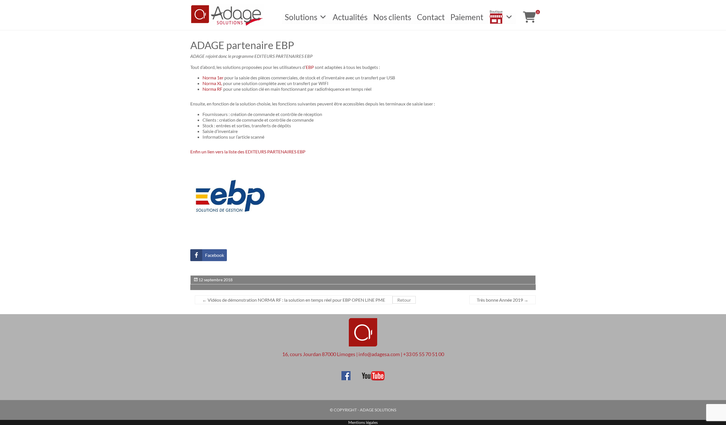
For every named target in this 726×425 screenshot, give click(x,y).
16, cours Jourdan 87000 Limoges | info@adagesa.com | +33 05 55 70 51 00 (363, 354)
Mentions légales (363, 422)
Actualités (350, 17)
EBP (310, 67)
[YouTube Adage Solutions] (368, 374)
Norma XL (212, 83)
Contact (431, 17)
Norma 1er (212, 77)
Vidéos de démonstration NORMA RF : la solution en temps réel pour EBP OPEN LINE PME (293, 300)
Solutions (301, 17)
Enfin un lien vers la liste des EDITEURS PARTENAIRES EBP (248, 151)
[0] (529, 17)
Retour (404, 300)
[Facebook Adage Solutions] (346, 374)
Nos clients (392, 17)
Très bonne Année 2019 (502, 300)
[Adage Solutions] (363, 333)
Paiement (466, 17)
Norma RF (212, 89)
